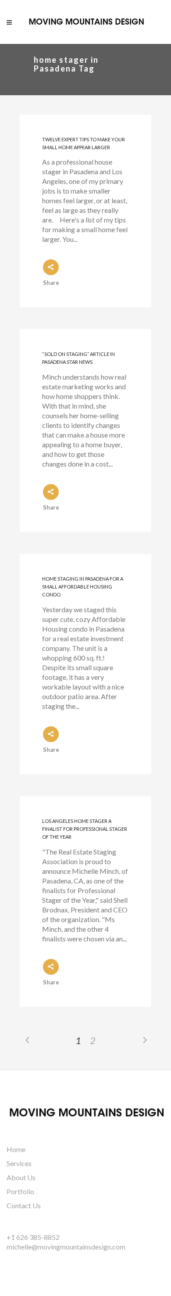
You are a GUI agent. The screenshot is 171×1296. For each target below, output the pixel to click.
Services (19, 1163)
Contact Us (24, 1205)
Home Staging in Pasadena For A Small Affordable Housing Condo (82, 587)
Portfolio (20, 1191)
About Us (21, 1177)
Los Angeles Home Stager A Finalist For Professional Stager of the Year (84, 829)
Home (16, 1149)
